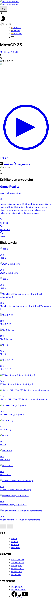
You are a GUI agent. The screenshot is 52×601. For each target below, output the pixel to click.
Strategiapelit (17, 559)
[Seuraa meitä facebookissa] (14, 596)
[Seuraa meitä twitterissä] (20, 596)
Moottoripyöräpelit (9, 52)
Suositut (15, 544)
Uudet (14, 538)
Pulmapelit (16, 574)
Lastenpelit (16, 565)
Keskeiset (15, 547)
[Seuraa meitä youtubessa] (25, 596)
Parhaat (14, 541)
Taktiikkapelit (17, 562)
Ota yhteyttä (17, 586)
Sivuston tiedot (18, 589)
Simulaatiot (16, 571)
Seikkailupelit (17, 568)
